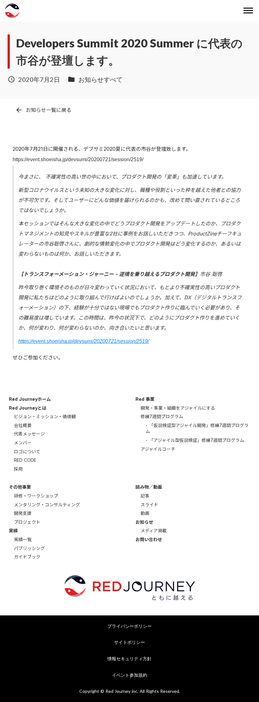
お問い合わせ (149, 539)
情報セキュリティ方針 (129, 658)
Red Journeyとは (27, 408)
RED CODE (25, 460)
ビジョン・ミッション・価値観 (45, 416)
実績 (13, 530)
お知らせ (144, 522)
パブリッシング (29, 548)
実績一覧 (23, 539)
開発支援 (23, 513)
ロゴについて (27, 451)
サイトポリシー (129, 642)
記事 (145, 495)
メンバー (23, 442)
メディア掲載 (154, 530)
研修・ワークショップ (36, 495)
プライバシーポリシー (129, 626)
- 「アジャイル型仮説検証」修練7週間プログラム (195, 440)
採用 (18, 469)
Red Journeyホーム (30, 399)
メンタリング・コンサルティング (47, 504)
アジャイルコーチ (158, 449)
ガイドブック (27, 556)
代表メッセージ (29, 433)
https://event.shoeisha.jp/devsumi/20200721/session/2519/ (83, 341)
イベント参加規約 (129, 675)
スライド (149, 504)
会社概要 (23, 425)
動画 (145, 513)
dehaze (248, 10)
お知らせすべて (100, 79)
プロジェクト (27, 522)
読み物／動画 (149, 487)
